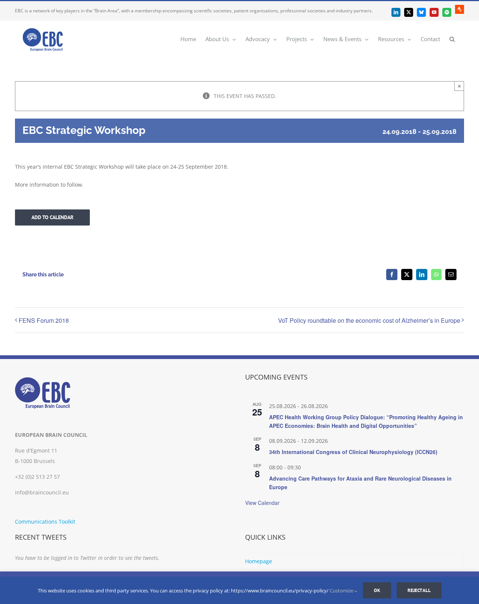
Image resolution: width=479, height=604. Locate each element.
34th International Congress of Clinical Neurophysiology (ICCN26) (353, 452)
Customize (342, 590)
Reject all (419, 590)
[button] (452, 38)
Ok (377, 590)
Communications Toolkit (45, 521)
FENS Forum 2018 (44, 320)
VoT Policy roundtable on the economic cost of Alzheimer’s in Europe (369, 320)
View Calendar (262, 502)
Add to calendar (52, 217)
